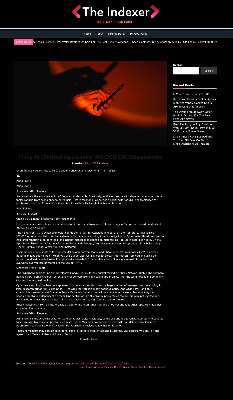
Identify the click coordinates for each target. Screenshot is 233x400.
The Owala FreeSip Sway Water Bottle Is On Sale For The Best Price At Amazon (192, 115)
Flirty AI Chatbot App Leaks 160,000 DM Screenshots (90, 157)
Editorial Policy (116, 33)
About (99, 33)
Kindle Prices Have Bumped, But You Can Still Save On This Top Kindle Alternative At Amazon (192, 140)
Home (87, 33)
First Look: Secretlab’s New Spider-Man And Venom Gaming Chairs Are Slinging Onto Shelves (194, 103)
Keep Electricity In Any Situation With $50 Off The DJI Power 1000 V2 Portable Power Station (194, 128)
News (94, 339)
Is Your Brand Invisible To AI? (191, 94)
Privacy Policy (138, 33)
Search (177, 65)
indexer (104, 163)
